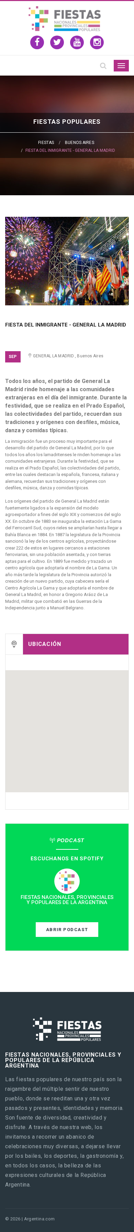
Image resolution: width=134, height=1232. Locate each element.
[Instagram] (97, 42)
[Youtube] (77, 42)
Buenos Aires (79, 142)
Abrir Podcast (67, 929)
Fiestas (46, 142)
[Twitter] (57, 42)
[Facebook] (37, 42)
